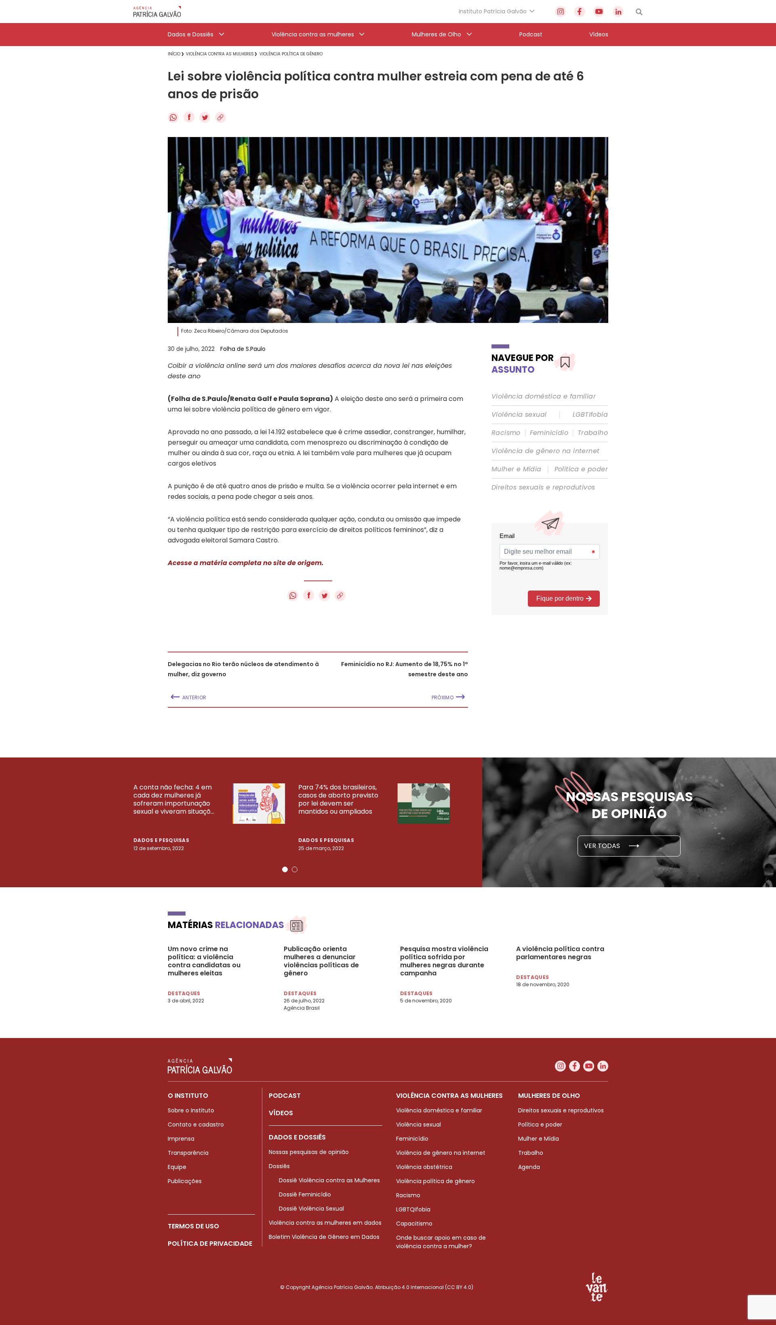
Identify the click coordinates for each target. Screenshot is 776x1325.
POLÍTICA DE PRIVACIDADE (210, 1243)
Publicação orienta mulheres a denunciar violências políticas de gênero (321, 961)
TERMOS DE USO (193, 1226)
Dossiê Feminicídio (305, 1194)
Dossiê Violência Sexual (311, 1209)
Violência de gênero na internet (545, 451)
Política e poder (581, 469)
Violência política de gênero (435, 1181)
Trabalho (593, 433)
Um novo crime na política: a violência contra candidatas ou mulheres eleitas (204, 961)
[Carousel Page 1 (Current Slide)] (285, 869)
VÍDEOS (281, 1113)
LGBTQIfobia (413, 1209)
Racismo (506, 433)
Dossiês (279, 1166)
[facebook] (579, 11)
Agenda (529, 1167)
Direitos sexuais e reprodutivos (543, 487)
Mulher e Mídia (516, 469)
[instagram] (560, 11)
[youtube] (598, 11)
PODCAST (285, 1095)
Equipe (177, 1167)
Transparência (188, 1153)
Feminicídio (549, 433)
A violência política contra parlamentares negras (560, 953)
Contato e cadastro (196, 1124)
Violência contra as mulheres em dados (325, 1223)
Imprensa (181, 1139)
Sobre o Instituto (191, 1110)
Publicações (185, 1181)
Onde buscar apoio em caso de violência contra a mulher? (441, 1242)
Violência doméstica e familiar (543, 396)
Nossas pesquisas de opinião (309, 1152)
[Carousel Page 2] (294, 869)
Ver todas (603, 845)
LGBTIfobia (590, 414)
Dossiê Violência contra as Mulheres (329, 1180)
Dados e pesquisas (161, 840)
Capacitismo (414, 1224)
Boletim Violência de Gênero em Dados (324, 1237)
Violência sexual (518, 414)
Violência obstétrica (424, 1167)
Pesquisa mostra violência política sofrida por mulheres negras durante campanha (444, 961)
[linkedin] (618, 11)
